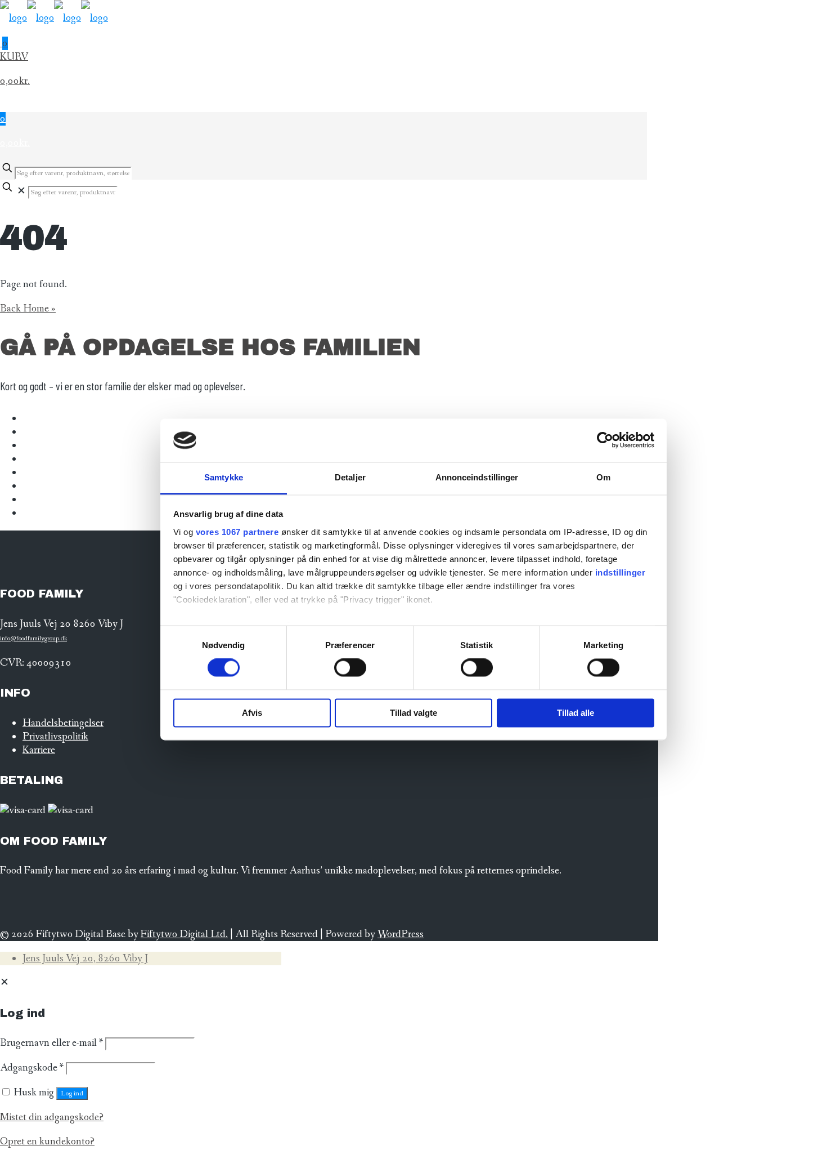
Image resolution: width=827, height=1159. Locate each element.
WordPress (400, 934)
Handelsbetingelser (63, 723)
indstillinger (620, 572)
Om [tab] (603, 477)
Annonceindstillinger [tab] (477, 477)
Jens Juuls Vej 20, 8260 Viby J (85, 958)
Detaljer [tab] (350, 477)
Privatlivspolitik (55, 736)
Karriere (39, 750)
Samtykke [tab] (223, 477)
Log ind (72, 1093)
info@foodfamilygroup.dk (33, 638)
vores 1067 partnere (237, 532)
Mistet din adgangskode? (52, 1117)
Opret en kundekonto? (47, 1141)
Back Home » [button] (28, 308)
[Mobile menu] (323, 105)
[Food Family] (54, 18)
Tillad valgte (413, 712)
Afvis (252, 712)
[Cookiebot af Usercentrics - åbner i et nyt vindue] (605, 440)
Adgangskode (32, 1068)
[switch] (350, 668)
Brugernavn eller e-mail (51, 1043)
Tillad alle (575, 712)
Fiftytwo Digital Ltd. (184, 934)
